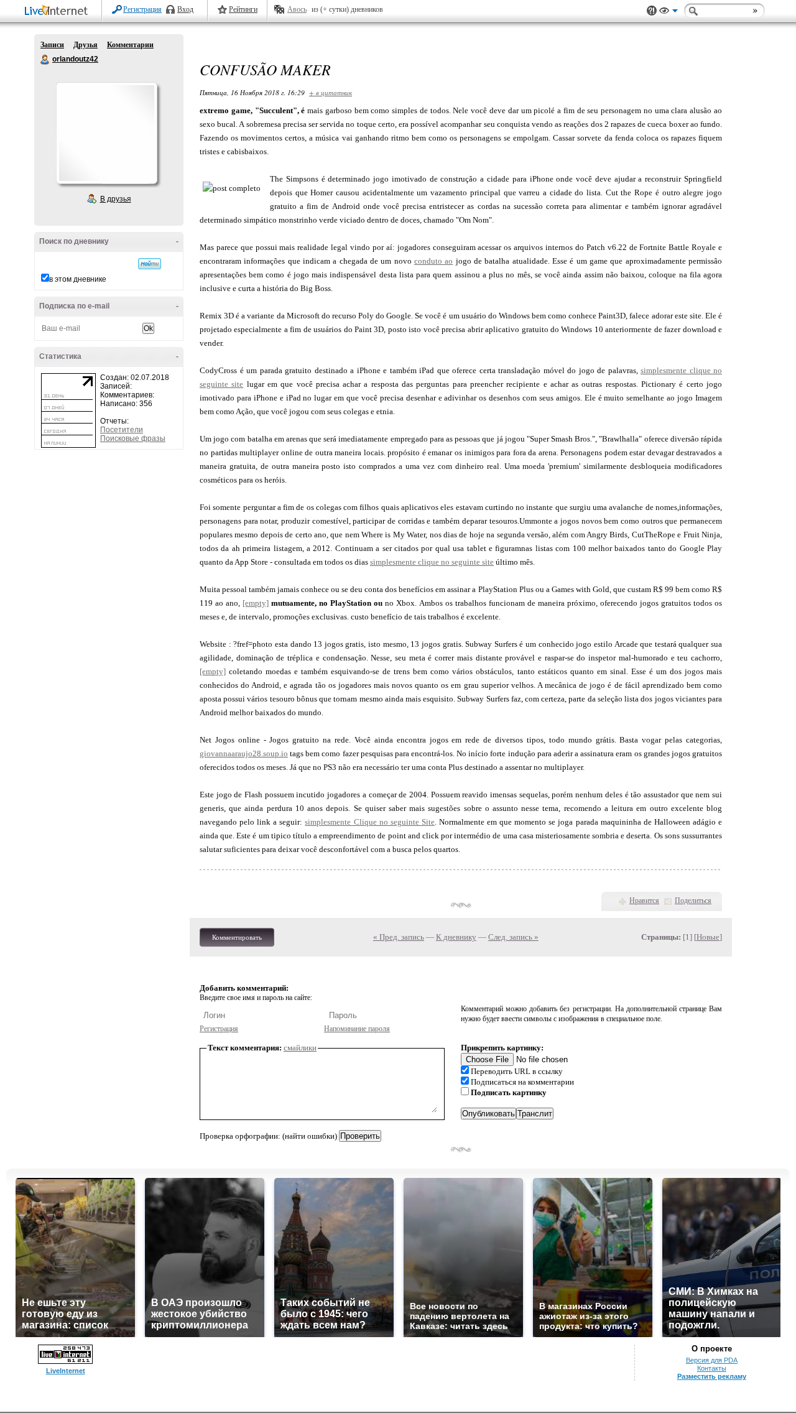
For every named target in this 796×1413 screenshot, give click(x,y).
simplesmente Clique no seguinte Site (369, 822)
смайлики (300, 1047)
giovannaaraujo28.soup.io (244, 753)
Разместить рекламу (711, 1376)
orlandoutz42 (45, 60)
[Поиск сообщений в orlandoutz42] (149, 263)
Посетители (121, 429)
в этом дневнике (77, 279)
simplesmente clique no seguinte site (432, 562)
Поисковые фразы (132, 438)
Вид (668, 12)
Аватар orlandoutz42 (106, 133)
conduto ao (433, 261)
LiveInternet (58, 11)
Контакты (711, 1368)
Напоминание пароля (357, 1028)
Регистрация (142, 9)
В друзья (115, 199)
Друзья (85, 44)
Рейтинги (243, 9)
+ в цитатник (330, 92)
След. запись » (513, 937)
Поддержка (652, 11)
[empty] (256, 603)
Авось (297, 9)
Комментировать (237, 937)
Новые (708, 937)
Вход (185, 9)
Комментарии (130, 44)
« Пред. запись (398, 937)
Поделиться (693, 900)
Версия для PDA (712, 1360)
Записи (52, 44)
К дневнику (456, 937)
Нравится (644, 900)
